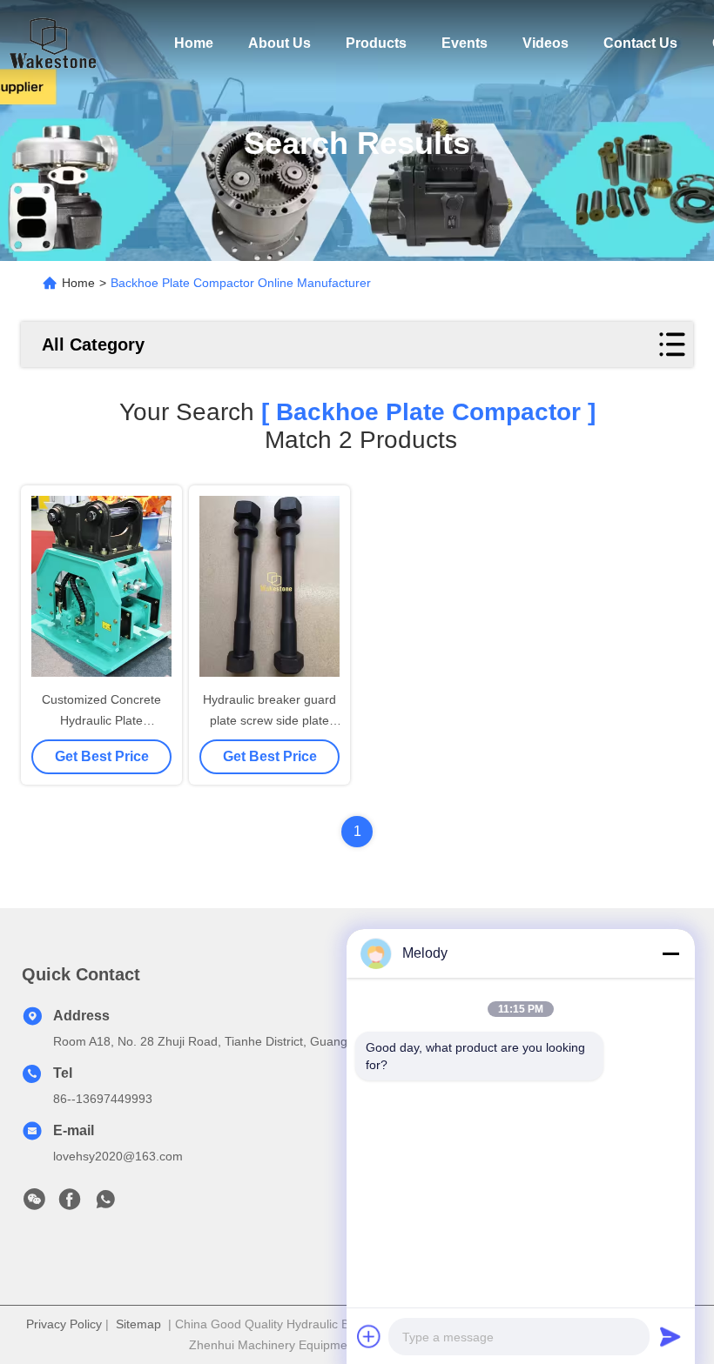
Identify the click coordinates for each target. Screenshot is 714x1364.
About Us (279, 43)
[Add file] (369, 1336)
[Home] (52, 43)
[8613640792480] (105, 1204)
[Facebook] (69, 1204)
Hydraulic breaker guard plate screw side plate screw (269, 720)
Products (376, 43)
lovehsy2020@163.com (118, 1156)
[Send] (670, 1336)
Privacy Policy (64, 1324)
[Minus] (670, 953)
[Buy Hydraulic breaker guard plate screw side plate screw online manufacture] (269, 586)
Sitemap (138, 1324)
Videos (545, 43)
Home (193, 43)
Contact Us (640, 43)
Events (464, 43)
